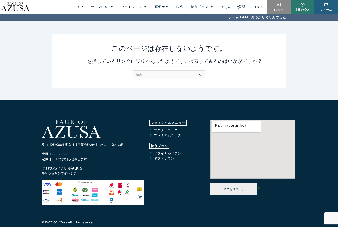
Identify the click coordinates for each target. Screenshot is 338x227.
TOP (79, 7)
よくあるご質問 (233, 7)
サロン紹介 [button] (99, 7)
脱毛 (179, 7)
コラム (258, 7)
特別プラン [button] (199, 7)
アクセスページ (234, 189)
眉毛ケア (161, 7)
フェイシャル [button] (131, 7)
